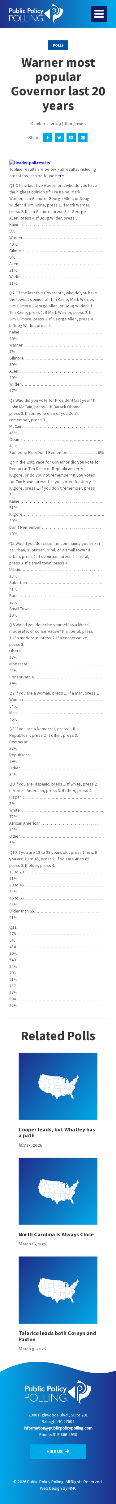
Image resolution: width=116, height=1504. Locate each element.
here (59, 176)
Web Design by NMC (58, 1488)
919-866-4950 (65, 1434)
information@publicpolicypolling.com (58, 1428)
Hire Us (55, 1451)
